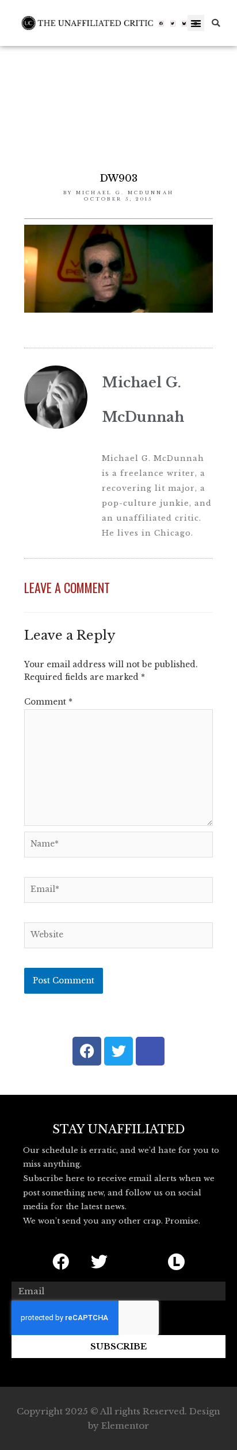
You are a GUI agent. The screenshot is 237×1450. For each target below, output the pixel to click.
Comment (48, 702)
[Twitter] (173, 23)
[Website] (118, 938)
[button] (196, 23)
